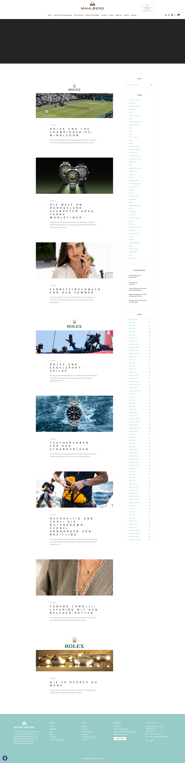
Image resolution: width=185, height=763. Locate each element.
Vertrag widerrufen (120, 738)
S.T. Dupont (132, 212)
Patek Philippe (134, 196)
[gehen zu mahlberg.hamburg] (166, 15)
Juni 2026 (132, 326)
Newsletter (85, 734)
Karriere (84, 729)
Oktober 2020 (133, 537)
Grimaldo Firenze (135, 156)
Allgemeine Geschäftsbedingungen (125, 732)
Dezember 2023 (134, 419)
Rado (130, 202)
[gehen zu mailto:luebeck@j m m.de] (152, 740)
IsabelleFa (132, 162)
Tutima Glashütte (134, 243)
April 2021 (132, 518)
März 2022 (132, 484)
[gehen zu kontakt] (172, 15)
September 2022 (134, 465)
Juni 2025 (132, 363)
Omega (131, 190)
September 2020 (134, 540)
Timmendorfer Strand (56, 740)
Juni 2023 (132, 437)
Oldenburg (53, 737)
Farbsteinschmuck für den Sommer (75, 291)
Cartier (131, 118)
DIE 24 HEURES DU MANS (74, 684)
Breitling (132, 109)
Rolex (131, 208)
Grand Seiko (133, 153)
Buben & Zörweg (134, 115)
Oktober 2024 (133, 388)
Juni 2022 (132, 474)
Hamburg (52, 729)
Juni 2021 (132, 512)
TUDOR (131, 239)
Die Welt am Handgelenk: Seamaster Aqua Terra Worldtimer (72, 211)
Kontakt (84, 726)
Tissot (131, 236)
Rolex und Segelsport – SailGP (68, 367)
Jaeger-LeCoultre (135, 168)
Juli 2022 (132, 471)
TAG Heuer (132, 230)
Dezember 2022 (134, 456)
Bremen (52, 726)
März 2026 (132, 335)
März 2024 (132, 409)
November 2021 (134, 496)
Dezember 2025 (134, 344)
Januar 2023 (133, 453)
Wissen (131, 255)
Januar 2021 (133, 527)
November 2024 (134, 384)
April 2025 (132, 369)
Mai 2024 (132, 403)
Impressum (117, 726)
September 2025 (134, 353)
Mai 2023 (132, 440)
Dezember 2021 (134, 493)
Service (131, 221)
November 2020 (134, 533)
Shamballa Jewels (135, 227)
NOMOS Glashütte (135, 184)
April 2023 (132, 443)
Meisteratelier (133, 181)
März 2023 (132, 447)
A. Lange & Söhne (134, 100)
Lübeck (51, 734)
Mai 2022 (132, 478)
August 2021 (133, 505)
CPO (130, 128)
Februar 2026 (133, 338)
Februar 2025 (133, 375)
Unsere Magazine (87, 732)
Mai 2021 (132, 515)
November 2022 (134, 459)
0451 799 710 (157, 734)
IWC (130, 165)
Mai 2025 (132, 366)
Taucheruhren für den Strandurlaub (70, 446)
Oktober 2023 (133, 425)
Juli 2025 (132, 360)
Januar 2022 (133, 490)
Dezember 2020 (134, 530)
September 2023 (134, 428)
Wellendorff (133, 252)
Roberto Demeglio (135, 205)
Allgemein (132, 103)
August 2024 (133, 394)
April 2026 (132, 332)
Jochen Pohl (133, 171)
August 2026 (133, 319)
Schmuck (132, 215)
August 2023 (133, 431)
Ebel (130, 134)
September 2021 (134, 502)
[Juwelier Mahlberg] (92, 8)
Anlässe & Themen (135, 106)
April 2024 (132, 406)
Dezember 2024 (134, 381)
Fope (130, 140)
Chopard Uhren (134, 125)
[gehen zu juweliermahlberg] (169, 15)
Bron (130, 112)
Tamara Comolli (134, 233)
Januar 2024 (133, 416)
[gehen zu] (175, 15)
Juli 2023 (132, 434)
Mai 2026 (132, 329)
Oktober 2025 (133, 350)
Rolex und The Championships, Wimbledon (72, 132)
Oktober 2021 (133, 499)
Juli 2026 (132, 322)
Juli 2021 (132, 509)
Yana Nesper (133, 258)
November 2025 (134, 347)
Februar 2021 (133, 524)
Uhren (131, 246)
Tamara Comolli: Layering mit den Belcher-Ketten (74, 609)
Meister (131, 177)
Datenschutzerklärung (121, 729)
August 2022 (133, 468)
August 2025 (133, 357)
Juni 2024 (132, 400)
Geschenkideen (134, 146)
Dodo (130, 131)
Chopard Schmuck (135, 122)
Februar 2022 (133, 487)
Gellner (131, 143)
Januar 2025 (133, 378)
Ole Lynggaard (134, 187)
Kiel (50, 732)
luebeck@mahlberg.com (161, 737)
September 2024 (134, 391)
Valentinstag (133, 249)
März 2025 (132, 372)
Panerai (131, 193)
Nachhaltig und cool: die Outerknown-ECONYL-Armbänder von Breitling (72, 526)
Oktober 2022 (133, 462)
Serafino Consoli (134, 218)
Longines (132, 174)
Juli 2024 (132, 397)
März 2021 (132, 521)
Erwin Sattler (133, 137)
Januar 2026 (133, 341)
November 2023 (134, 422)
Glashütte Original (135, 150)
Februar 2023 (133, 450)
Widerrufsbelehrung (120, 734)
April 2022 (132, 481)
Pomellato (132, 199)
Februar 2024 (133, 412)
